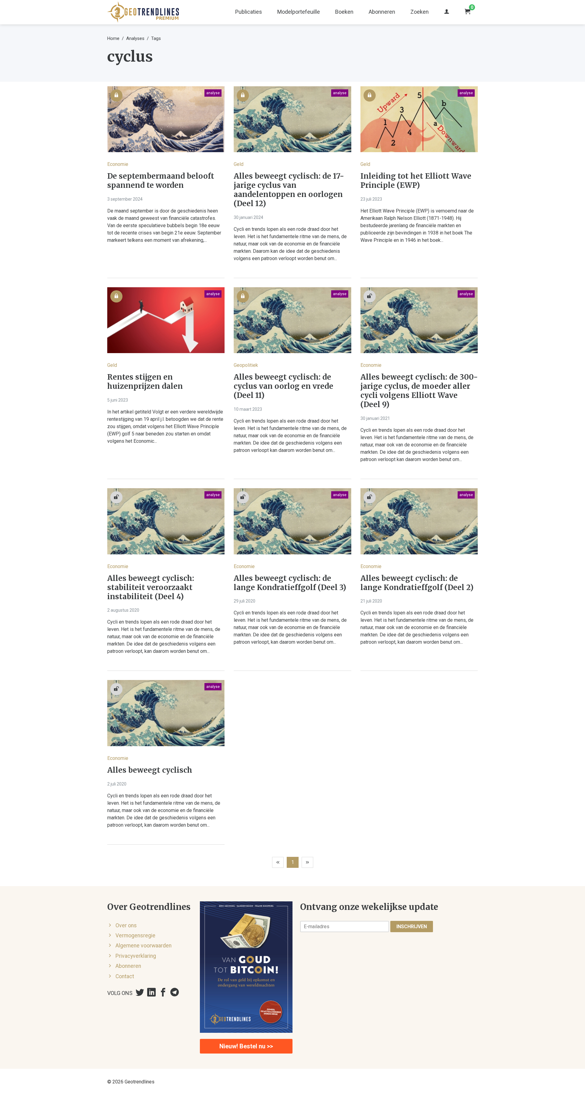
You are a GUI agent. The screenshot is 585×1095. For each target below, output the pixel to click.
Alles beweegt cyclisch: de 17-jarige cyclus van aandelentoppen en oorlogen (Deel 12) (289, 190)
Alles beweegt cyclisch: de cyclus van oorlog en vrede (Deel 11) (283, 386)
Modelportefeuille (298, 12)
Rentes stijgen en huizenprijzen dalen (145, 382)
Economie (117, 164)
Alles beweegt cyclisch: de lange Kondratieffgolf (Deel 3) (290, 583)
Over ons (126, 925)
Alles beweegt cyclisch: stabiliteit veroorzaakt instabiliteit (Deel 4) (150, 587)
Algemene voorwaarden (143, 946)
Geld (238, 164)
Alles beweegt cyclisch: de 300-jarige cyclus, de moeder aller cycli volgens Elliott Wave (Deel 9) (419, 391)
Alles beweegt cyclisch (149, 770)
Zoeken (419, 12)
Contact (124, 976)
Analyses (135, 38)
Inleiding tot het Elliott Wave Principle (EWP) (415, 181)
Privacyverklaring (135, 956)
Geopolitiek (246, 365)
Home (113, 38)
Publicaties (248, 12)
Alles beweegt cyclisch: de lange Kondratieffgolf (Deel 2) (416, 583)
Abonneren (382, 12)
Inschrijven (411, 926)
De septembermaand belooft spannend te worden (160, 181)
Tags (156, 38)
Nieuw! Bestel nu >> (246, 1046)
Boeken (344, 12)
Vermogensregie (135, 935)
